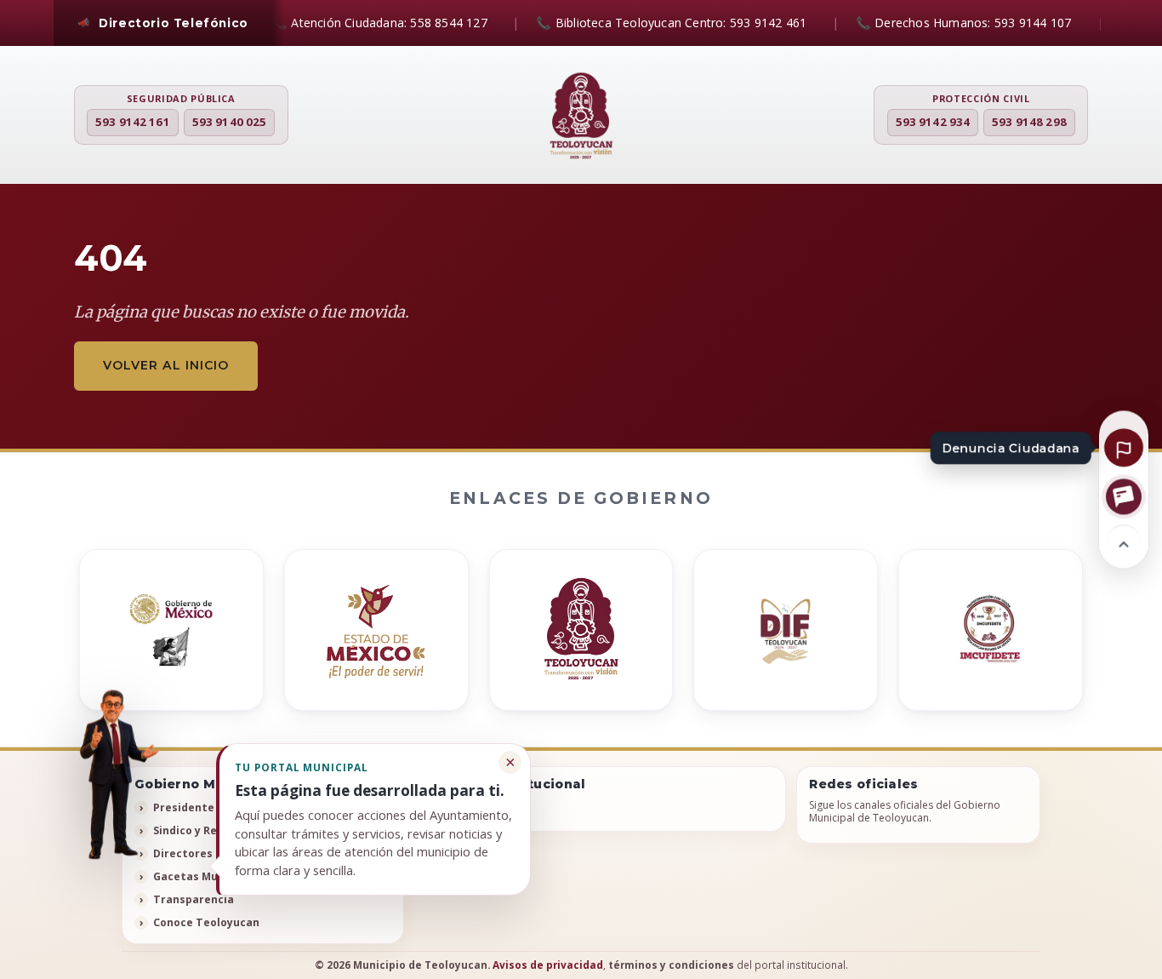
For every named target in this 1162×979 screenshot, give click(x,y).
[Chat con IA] (1124, 496)
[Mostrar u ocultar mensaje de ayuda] (113, 777)
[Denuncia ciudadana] (1124, 447)
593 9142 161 (132, 121)
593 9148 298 (1029, 121)
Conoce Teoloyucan (206, 922)
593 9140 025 (229, 121)
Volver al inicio (166, 365)
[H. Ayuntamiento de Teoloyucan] (581, 116)
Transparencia (193, 899)
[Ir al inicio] (1124, 542)
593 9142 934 (933, 121)
